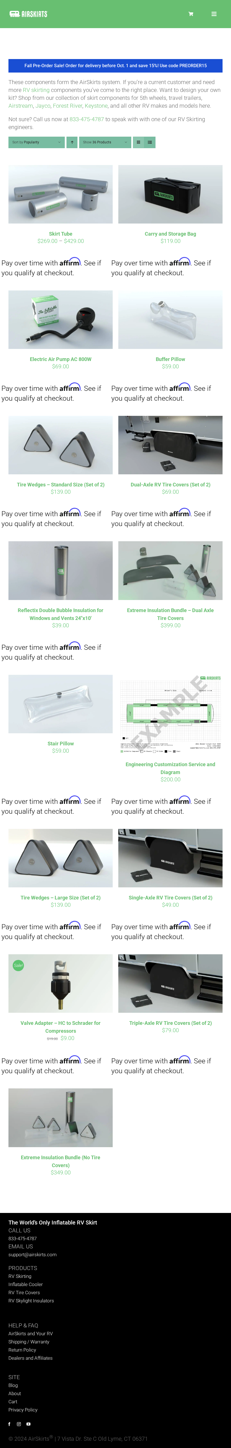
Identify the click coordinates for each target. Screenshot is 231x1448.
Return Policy (22, 1350)
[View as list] (149, 142)
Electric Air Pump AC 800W (61, 359)
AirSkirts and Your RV (30, 1333)
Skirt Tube (60, 234)
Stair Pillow (61, 743)
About (14, 1393)
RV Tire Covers (24, 1292)
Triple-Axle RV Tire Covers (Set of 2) (170, 1023)
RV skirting (36, 90)
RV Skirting (19, 1276)
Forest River (67, 105)
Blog (13, 1385)
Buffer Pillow (170, 359)
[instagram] (19, 1424)
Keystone (96, 105)
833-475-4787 (87, 119)
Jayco (42, 105)
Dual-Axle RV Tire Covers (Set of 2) (170, 485)
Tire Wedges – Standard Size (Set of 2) (61, 485)
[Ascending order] (71, 142)
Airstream (20, 105)
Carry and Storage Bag (170, 234)
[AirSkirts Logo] (28, 12)
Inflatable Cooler (25, 1284)
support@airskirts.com (32, 1254)
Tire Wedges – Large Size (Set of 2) (61, 898)
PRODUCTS (22, 1268)
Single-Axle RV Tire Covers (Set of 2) (170, 898)
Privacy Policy (22, 1410)
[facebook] (9, 1424)
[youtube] (28, 1424)
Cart (12, 1401)
